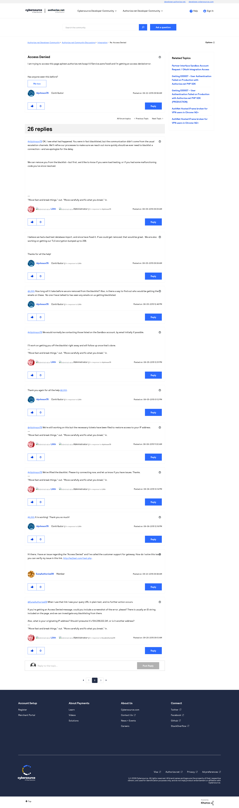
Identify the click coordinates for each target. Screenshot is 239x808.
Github (174, 720)
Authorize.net (173, 771)
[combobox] (105, 27)
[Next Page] (106, 680)
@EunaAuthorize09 (37, 602)
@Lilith (31, 291)
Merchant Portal (26, 715)
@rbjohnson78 (35, 141)
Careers (125, 726)
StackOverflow (178, 726)
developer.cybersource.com (201, 1)
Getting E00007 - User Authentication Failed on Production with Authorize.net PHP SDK (191, 80)
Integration (102, 42)
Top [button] (29, 801)
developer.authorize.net (175, 1)
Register (22, 709)
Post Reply (148, 665)
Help (195, 10)
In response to (100, 209)
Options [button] (208, 42)
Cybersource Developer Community (33, 10)
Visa (156, 771)
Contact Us (127, 715)
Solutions (74, 720)
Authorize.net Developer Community (141, 10)
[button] (32, 106)
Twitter (174, 709)
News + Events (128, 720)
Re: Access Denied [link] (118, 42)
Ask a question (163, 27)
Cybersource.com (130, 709)
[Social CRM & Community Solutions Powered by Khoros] (207, 802)
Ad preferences (210, 771)
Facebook (176, 715)
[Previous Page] (83, 680)
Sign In (210, 10)
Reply (153, 106)
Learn (72, 709)
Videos (72, 715)
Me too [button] (37, 83)
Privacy (191, 771)
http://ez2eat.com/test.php (77, 558)
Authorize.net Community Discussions (78, 42)
